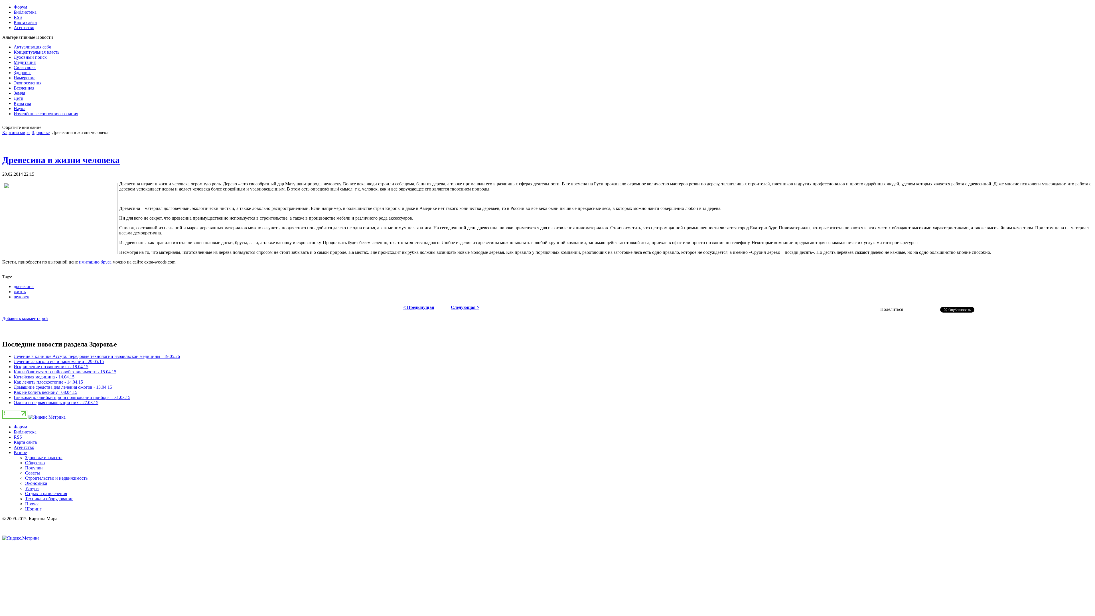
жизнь (20, 291)
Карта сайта (25, 442)
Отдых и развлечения (46, 493)
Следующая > (465, 307)
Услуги (32, 488)
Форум (20, 426)
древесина (24, 286)
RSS (18, 437)
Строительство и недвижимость (56, 478)
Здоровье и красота (43, 457)
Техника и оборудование (49, 498)
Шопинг (33, 508)
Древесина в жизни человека (61, 160)
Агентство (24, 447)
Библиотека (25, 431)
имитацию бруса (95, 262)
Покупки (34, 467)
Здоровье (41, 132)
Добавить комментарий (25, 318)
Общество (35, 462)
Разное (20, 452)
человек (21, 296)
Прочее (32, 503)
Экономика (36, 483)
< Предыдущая (418, 307)
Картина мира (16, 132)
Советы (32, 473)
